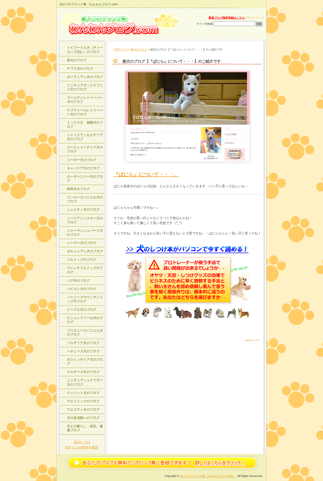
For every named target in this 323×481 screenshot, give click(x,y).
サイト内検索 (204, 23)
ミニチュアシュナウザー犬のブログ (85, 382)
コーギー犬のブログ (81, 160)
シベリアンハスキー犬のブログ (85, 220)
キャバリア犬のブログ (83, 168)
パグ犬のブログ (78, 280)
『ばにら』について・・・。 (146, 174)
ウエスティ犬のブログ (83, 409)
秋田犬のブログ (78, 189)
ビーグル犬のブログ (81, 309)
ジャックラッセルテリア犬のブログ (85, 137)
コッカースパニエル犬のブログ (85, 199)
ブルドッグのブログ (81, 259)
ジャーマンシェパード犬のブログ (85, 232)
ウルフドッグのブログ (83, 401)
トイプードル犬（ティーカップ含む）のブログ (85, 50)
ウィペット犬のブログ (83, 393)
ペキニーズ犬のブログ (83, 351)
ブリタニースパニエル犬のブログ (85, 332)
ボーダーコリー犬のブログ (85, 178)
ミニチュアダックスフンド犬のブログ (85, 87)
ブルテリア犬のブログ (83, 343)
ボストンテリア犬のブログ (85, 361)
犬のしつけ (82, 442)
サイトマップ (255, 17)
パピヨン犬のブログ (81, 289)
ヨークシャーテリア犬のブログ (85, 149)
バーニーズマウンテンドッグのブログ (85, 299)
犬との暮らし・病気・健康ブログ (85, 428)
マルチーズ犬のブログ (83, 372)
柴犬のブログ (139, 49)
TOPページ (121, 49)
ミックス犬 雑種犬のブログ (85, 124)
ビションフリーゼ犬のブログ (85, 320)
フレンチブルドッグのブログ (85, 270)
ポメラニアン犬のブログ (85, 77)
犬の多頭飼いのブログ (83, 418)
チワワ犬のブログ (80, 68)
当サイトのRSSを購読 (81, 447)
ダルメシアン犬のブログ (85, 251)
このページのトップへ (248, 340)
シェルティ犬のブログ (83, 209)
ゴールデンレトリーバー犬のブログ (85, 99)
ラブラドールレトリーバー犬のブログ (85, 112)
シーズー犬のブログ (81, 243)
